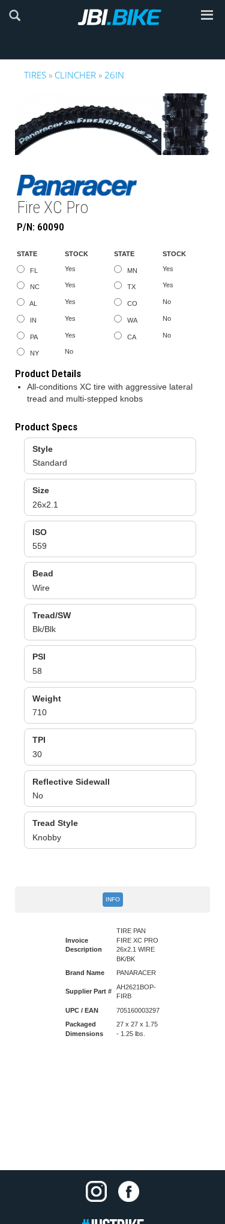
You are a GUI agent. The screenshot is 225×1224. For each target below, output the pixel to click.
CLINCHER (75, 75)
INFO (113, 899)
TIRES (35, 75)
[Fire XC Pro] (112, 124)
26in (114, 75)
